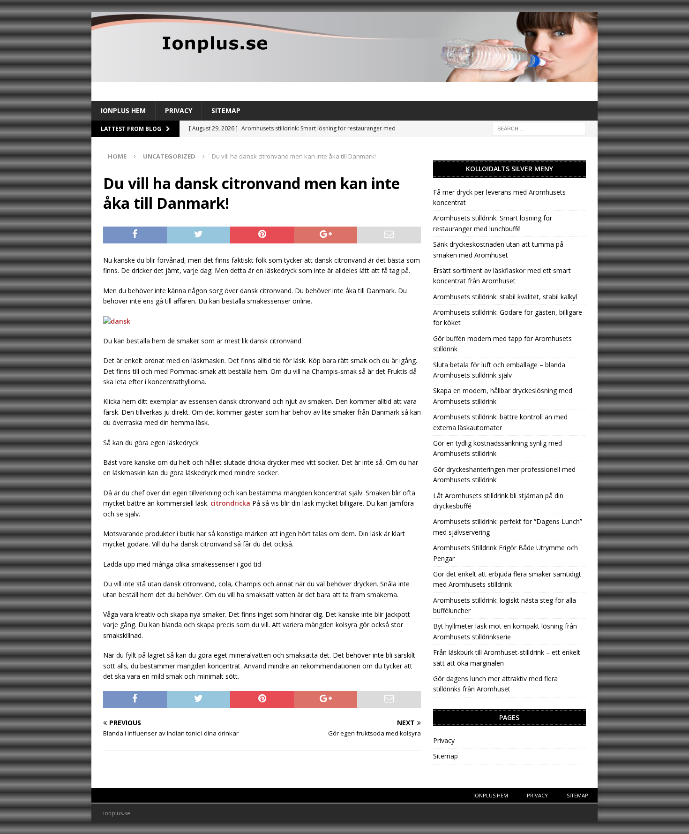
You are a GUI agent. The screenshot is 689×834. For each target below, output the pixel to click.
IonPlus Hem (123, 110)
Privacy (178, 110)
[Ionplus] (344, 76)
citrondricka (230, 503)
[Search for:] (539, 128)
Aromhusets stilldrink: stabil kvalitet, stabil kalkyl (505, 296)
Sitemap (225, 110)
